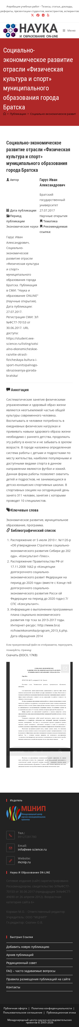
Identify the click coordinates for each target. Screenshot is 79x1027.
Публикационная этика (61, 1012)
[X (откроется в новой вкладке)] (32, 15)
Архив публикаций (19, 955)
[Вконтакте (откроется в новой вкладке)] (43, 15)
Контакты (13, 987)
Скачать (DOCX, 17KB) (21, 655)
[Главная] (4, 114)
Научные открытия (53, 216)
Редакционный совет (21, 963)
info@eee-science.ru (32, 849)
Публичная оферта (15, 1008)
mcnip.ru (24, 862)
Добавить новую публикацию (27, 947)
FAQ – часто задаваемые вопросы (30, 971)
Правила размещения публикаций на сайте (38, 979)
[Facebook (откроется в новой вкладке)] (38, 15)
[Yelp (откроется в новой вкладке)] (47, 15)
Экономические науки (22, 226)
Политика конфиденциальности (51, 1008)
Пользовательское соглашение (22, 1012)
